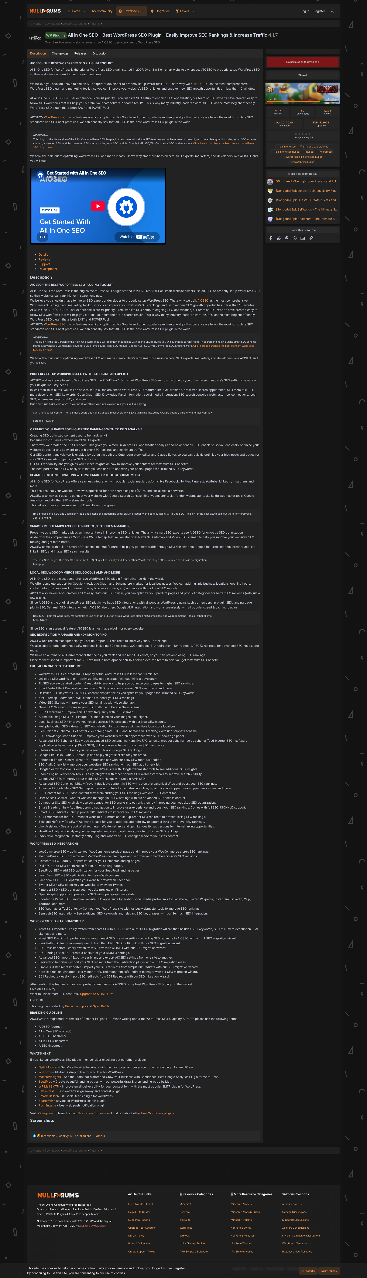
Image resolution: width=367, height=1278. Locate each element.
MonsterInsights (50, 1077)
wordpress (326, 151)
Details (43, 254)
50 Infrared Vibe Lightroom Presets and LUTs (307, 181)
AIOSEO (203, 84)
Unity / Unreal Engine (192, 1243)
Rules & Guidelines (139, 1243)
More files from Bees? (302, 173)
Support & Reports (139, 1219)
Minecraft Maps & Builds (245, 1212)
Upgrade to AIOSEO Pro (96, 994)
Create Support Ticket (141, 1251)
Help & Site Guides (139, 1212)
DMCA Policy (136, 1235)
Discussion (100, 53)
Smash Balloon (49, 1096)
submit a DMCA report (93, 1225)
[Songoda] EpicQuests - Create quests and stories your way (318, 200)
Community (105, 11)
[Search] (332, 11)
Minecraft (185, 1204)
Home (76, 11)
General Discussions (294, 1212)
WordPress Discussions (296, 1243)
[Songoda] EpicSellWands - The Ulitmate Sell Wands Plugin (317, 209)
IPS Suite (185, 1219)
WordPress (186, 1227)
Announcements (292, 1204)
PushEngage (47, 1105)
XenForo (185, 1212)
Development (48, 268)
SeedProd (45, 1081)
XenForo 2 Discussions (295, 1227)
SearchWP (46, 1100)
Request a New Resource (297, 1251)
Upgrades (162, 11)
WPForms (45, 1072)
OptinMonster (48, 1067)
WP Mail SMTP (49, 1086)
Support (44, 264)
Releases (80, 53)
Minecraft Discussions (295, 1219)
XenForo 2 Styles (241, 1227)
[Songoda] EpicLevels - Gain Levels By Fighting (309, 190)
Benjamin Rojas (75, 1006)
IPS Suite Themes (241, 1243)
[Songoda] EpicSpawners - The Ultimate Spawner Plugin (315, 218)
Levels (184, 11)
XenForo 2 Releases (242, 1235)
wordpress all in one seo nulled (304, 156)
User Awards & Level (140, 1204)
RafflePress (46, 1091)
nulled (309, 151)
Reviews (44, 259)
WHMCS (185, 1235)
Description (38, 53)
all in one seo (288, 146)
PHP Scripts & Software (194, 1251)
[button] (84, 11)
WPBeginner (45, 1113)
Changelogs (60, 53)
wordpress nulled (304, 161)
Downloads (131, 11)
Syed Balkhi (101, 1006)
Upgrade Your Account (141, 1227)
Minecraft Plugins (241, 1219)
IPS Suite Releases (242, 1251)
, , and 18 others (73, 1136)
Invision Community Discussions (301, 1235)
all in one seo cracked (315, 146)
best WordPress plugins (157, 1113)
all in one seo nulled (287, 151)
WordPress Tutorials (92, 1113)
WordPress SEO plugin (59, 117)
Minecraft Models (241, 1204)
